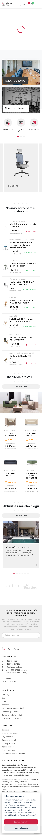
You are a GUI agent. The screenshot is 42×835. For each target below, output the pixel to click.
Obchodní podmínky (10, 711)
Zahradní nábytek (9, 740)
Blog (3, 698)
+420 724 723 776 (13, 661)
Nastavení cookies (21, 828)
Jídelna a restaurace (10, 733)
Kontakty (5, 694)
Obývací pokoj (7, 737)
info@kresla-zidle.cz (13, 667)
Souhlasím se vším (21, 822)
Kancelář (5, 730)
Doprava (5, 705)
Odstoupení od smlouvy (11, 718)
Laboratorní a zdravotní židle (13, 753)
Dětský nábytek (8, 747)
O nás (4, 701)
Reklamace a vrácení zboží (13, 708)
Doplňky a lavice (8, 743)
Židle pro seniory (8, 750)
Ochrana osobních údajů (12, 715)
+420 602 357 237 (12, 664)
